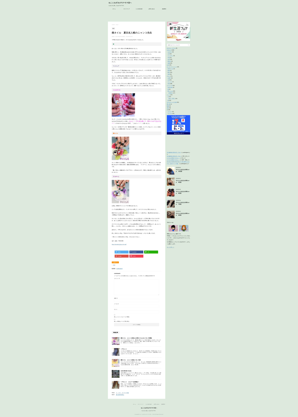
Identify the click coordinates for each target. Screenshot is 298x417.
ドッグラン (170, 55)
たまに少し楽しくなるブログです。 (149, 410)
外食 (169, 83)
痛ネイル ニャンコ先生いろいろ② (131, 360)
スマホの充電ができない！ (173, 158)
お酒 (169, 79)
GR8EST (170, 93)
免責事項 (164, 8)
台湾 (169, 59)
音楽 (169, 74)
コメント (117, 278)
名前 (116, 298)
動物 (168, 106)
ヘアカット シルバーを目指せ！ (130, 382)
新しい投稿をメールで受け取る (121, 321)
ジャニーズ (169, 85)
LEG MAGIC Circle (126, 371)
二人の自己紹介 (139, 8)
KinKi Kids (170, 87)
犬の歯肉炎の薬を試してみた (174, 152)
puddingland (119, 268)
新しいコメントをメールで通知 (121, 316)
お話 (168, 65)
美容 (114, 265)
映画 (169, 70)
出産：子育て (171, 98)
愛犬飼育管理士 (120, 394)
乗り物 (168, 104)
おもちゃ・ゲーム (171, 48)
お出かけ (169, 50)
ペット (168, 94)
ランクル (170, 113)
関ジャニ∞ (170, 91)
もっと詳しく (170, 247)
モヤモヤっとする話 (172, 102)
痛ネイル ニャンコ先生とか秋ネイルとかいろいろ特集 (136, 338)
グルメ (168, 76)
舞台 (169, 72)
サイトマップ (127, 8)
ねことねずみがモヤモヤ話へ (120, 3)
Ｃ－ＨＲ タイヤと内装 (122, 392)
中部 (169, 57)
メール (116, 303)
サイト (115, 309)
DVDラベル (170, 68)
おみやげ (170, 52)
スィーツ (170, 81)
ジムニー (170, 111)
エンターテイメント (172, 66)
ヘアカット (124, 349)
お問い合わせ (152, 8)
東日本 (169, 61)
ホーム (114, 8)
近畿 (169, 63)
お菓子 (169, 78)
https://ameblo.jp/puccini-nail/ (119, 244)
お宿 (169, 53)
